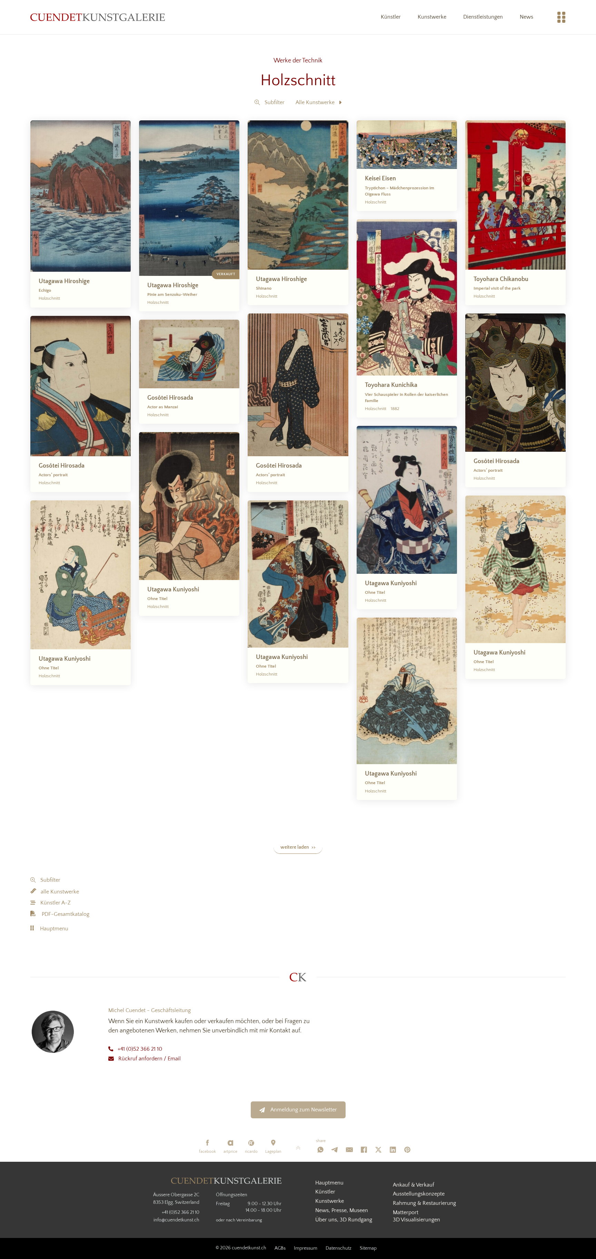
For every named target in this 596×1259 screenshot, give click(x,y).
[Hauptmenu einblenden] (561, 17)
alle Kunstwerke (60, 892)
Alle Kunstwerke (315, 102)
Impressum (305, 1248)
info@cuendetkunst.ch (176, 1220)
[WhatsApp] (320, 1150)
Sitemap (368, 1248)
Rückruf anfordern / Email (149, 1059)
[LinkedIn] (393, 1150)
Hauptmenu (54, 929)
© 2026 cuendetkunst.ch (241, 1248)
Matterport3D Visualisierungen (416, 1216)
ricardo (251, 1151)
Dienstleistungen (483, 17)
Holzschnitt (298, 80)
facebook (207, 1151)
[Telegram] (335, 1150)
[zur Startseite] (97, 17)
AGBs (280, 1248)
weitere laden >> (298, 847)
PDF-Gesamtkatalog (65, 914)
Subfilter (275, 102)
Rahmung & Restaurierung (424, 1203)
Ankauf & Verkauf (413, 1185)
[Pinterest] (407, 1150)
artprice (230, 1151)
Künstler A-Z (55, 903)
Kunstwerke (432, 17)
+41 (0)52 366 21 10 (140, 1049)
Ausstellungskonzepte (419, 1194)
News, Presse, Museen (341, 1210)
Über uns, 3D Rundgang (343, 1220)
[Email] (349, 1150)
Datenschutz (338, 1248)
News (526, 17)
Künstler (391, 17)
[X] (378, 1150)
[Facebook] (364, 1150)
